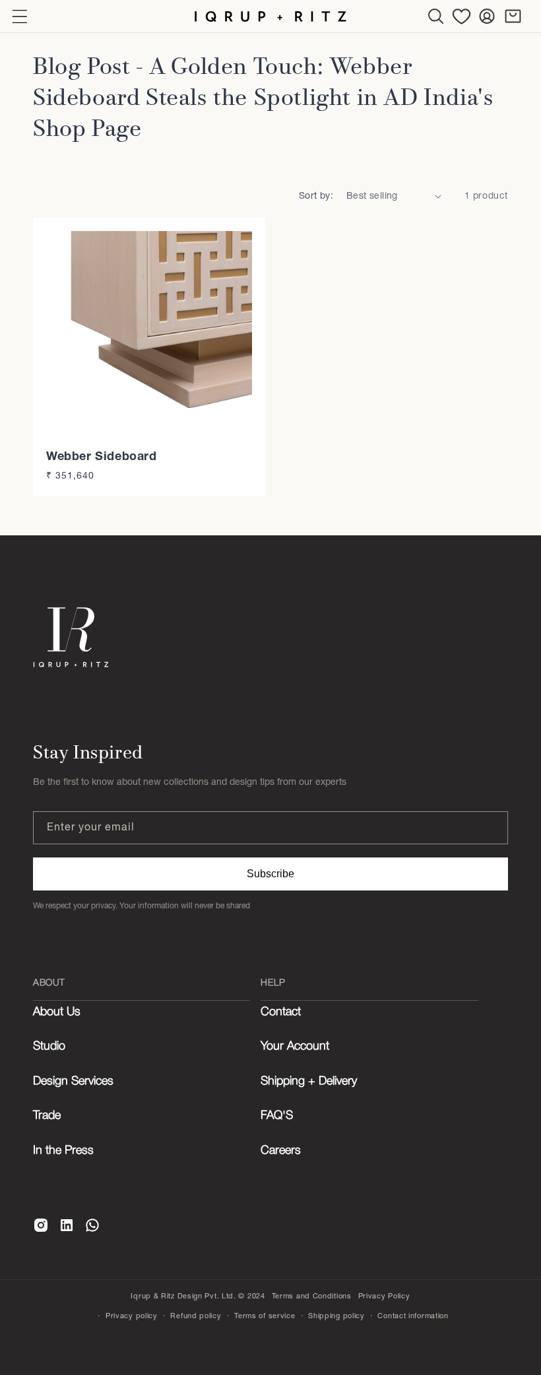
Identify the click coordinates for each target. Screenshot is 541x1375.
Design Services (73, 1081)
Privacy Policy (384, 1295)
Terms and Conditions (312, 1295)
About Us (56, 1012)
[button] (435, 16)
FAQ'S (277, 1115)
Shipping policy (336, 1315)
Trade (47, 1115)
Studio (49, 1046)
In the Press (63, 1150)
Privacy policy (132, 1315)
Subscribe (270, 873)
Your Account (295, 1046)
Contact (281, 1012)
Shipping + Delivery (309, 1081)
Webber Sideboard (101, 455)
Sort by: (316, 195)
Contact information (412, 1315)
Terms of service (264, 1315)
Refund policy (195, 1315)
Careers (281, 1150)
